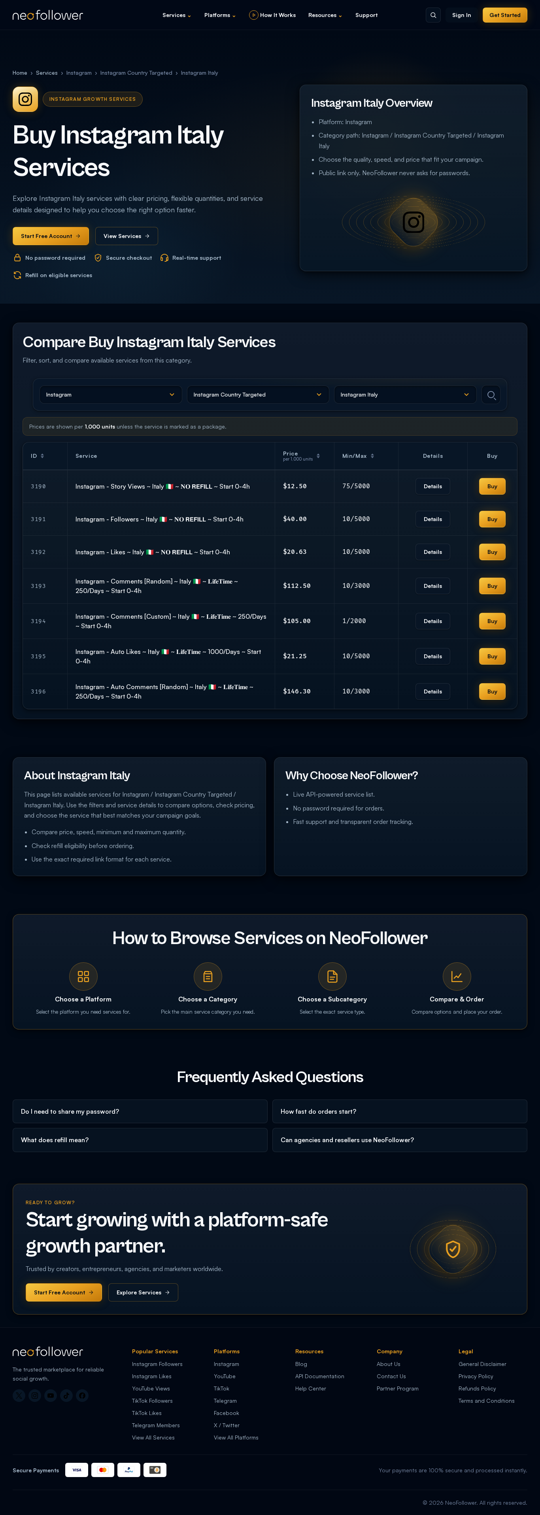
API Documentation (319, 1376)
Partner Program (398, 1388)
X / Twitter (227, 1425)
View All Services (153, 1437)
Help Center (310, 1388)
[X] (19, 1395)
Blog (301, 1363)
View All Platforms (236, 1437)
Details (433, 486)
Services (177, 14)
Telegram (225, 1400)
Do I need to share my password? (70, 1111)
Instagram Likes (152, 1376)
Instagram (226, 1363)
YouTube (225, 1376)
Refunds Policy (477, 1388)
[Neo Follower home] (48, 14)
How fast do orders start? (318, 1111)
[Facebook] (82, 1395)
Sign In (461, 14)
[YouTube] (50, 1395)
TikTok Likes (147, 1412)
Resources (325, 14)
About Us (388, 1363)
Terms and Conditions (487, 1400)
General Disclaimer (482, 1363)
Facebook (226, 1412)
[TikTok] (66, 1395)
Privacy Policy (476, 1376)
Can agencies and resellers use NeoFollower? (347, 1140)
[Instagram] (34, 1395)
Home (20, 72)
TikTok (221, 1388)
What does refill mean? (55, 1140)
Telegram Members (156, 1425)
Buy (492, 486)
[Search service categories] (433, 15)
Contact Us (391, 1376)
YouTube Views (151, 1388)
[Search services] (490, 394)
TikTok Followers (152, 1400)
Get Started (505, 14)
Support (366, 14)
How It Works (278, 14)
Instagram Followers (157, 1363)
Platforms (220, 14)
